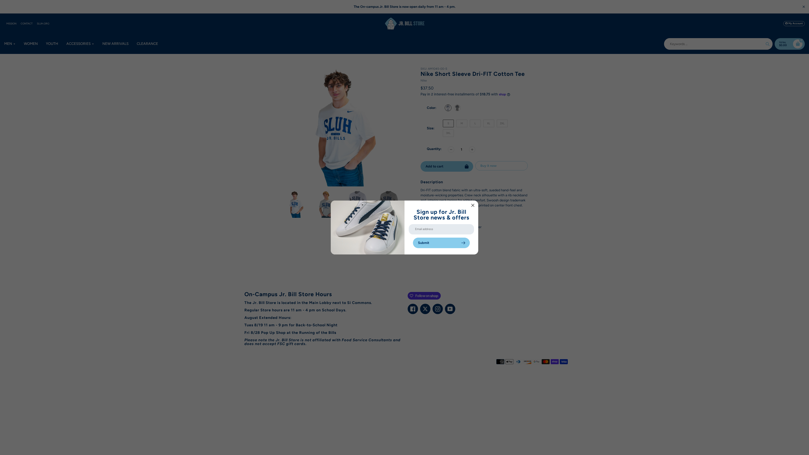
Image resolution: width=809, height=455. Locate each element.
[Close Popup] (472, 205)
